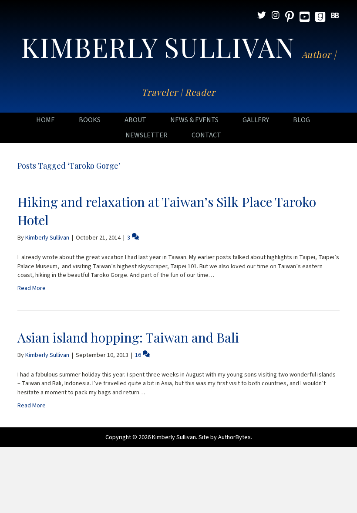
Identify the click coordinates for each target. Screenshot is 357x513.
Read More (31, 288)
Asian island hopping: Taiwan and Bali (128, 337)
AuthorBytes (234, 437)
